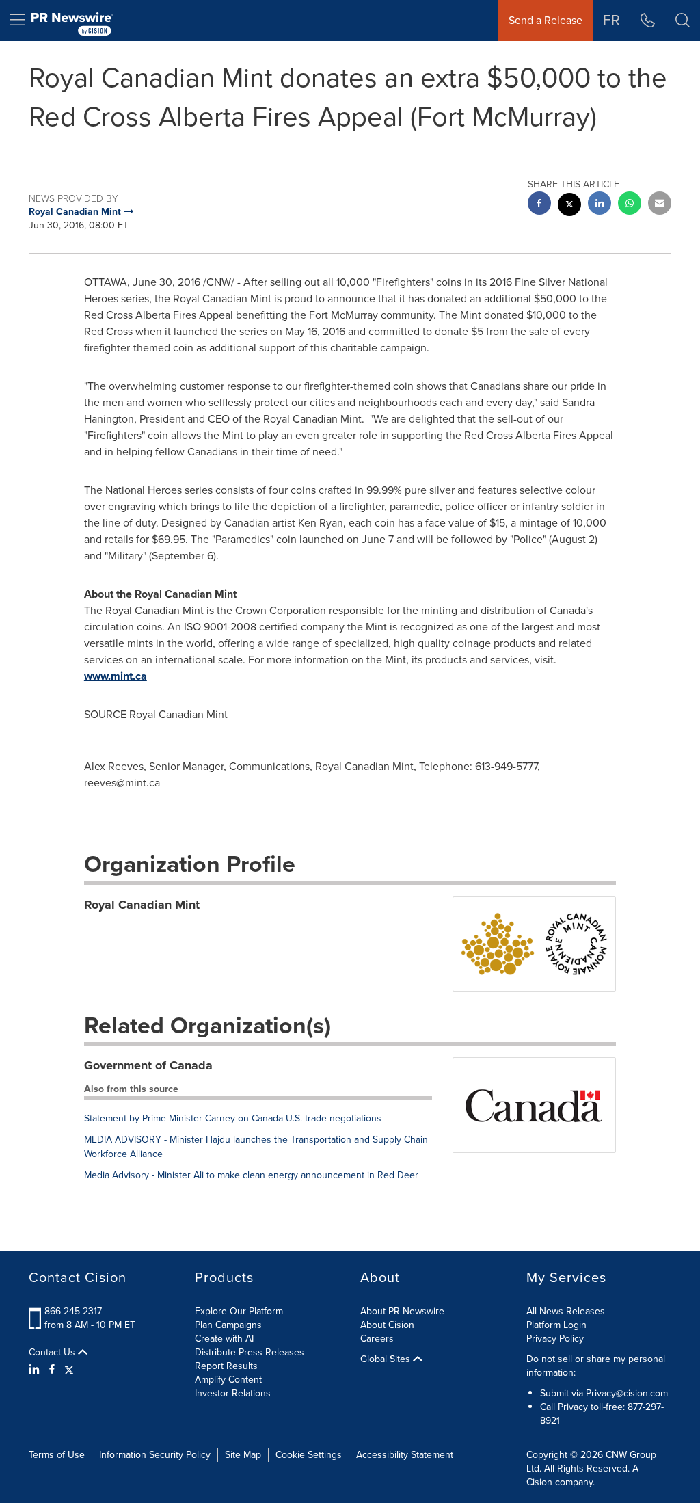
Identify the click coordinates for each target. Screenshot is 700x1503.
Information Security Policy (155, 1455)
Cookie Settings (308, 1455)
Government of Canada (148, 1065)
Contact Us (53, 1352)
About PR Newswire (402, 1311)
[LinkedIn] (36, 1369)
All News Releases (565, 1311)
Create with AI (224, 1338)
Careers (377, 1338)
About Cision (387, 1325)
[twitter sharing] (569, 206)
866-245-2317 (73, 1311)
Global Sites (386, 1359)
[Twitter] (69, 1369)
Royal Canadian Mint (142, 905)
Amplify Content (228, 1379)
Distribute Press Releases (249, 1352)
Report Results (226, 1366)
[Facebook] (52, 1369)
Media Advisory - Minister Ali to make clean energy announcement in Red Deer (251, 1175)
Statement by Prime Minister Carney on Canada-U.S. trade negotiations (232, 1118)
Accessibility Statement (404, 1455)
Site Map (243, 1455)
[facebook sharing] (539, 204)
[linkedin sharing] (599, 204)
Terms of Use (57, 1455)
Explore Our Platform (239, 1311)
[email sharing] (659, 204)
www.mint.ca (115, 676)
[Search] (682, 20)
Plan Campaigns (228, 1325)
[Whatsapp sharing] (629, 204)
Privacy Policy (555, 1338)
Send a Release (545, 20)
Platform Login (556, 1325)
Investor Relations (233, 1393)
